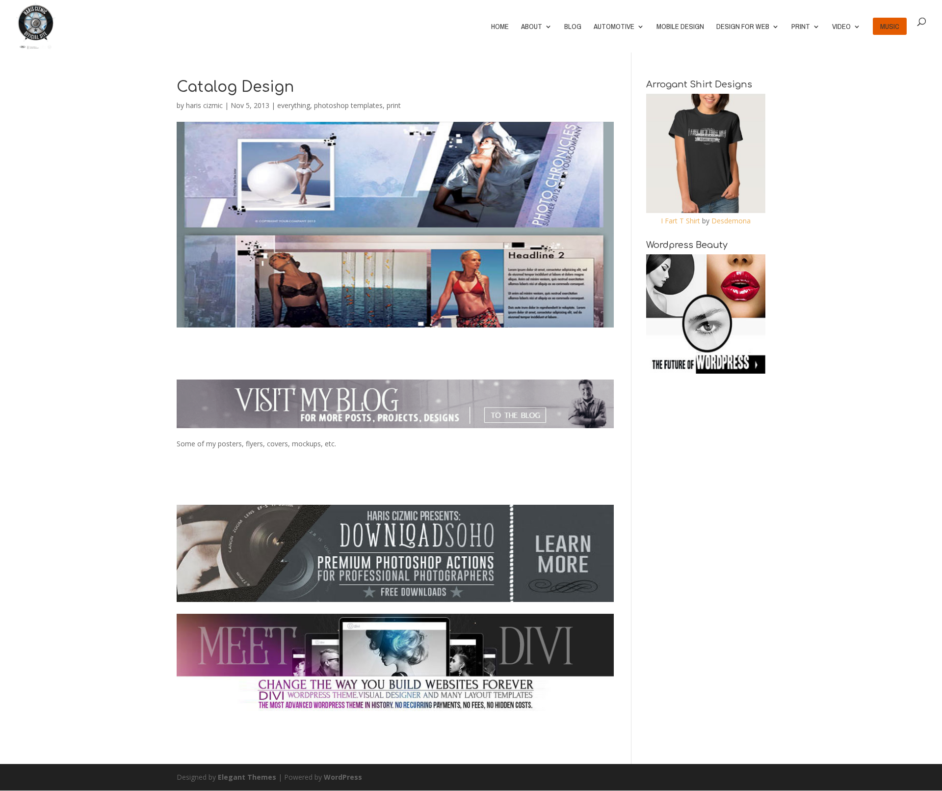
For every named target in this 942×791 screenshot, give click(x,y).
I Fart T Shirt (680, 220)
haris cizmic (204, 105)
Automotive (614, 27)
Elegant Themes (247, 777)
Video (841, 27)
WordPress (343, 777)
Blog (572, 27)
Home (500, 27)
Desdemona (731, 220)
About (531, 27)
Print (800, 27)
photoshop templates (348, 105)
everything (293, 105)
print (394, 105)
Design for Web (742, 27)
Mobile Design (680, 27)
